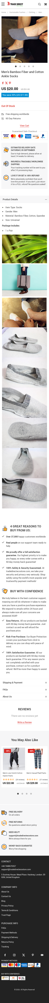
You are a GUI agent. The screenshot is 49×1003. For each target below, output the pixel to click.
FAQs (3, 928)
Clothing (32, 12)
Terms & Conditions (9, 910)
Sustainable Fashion (17, 12)
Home (3, 12)
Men (40, 12)
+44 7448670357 (8, 866)
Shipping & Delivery (9, 937)
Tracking (5, 946)
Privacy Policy (7, 905)
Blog (3, 901)
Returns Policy (7, 942)
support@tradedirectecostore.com (16, 869)
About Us (5, 891)
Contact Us (6, 896)
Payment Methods (9, 932)
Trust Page (6, 915)
